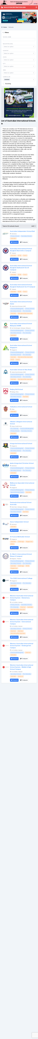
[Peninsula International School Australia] (6, 504)
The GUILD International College (21, 578)
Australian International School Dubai (21, 303)
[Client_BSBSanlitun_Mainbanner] (19, 17)
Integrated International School (21, 443)
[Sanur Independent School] (6, 524)
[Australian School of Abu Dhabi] (6, 372)
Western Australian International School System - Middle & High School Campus (21, 667)
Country (5, 50)
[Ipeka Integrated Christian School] (6, 465)
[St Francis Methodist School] (6, 539)
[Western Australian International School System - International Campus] (6, 622)
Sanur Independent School (19, 522)
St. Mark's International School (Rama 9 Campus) (21, 555)
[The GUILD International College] (6, 580)
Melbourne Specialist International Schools (22, 484)
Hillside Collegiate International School (21, 423)
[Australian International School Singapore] (6, 347)
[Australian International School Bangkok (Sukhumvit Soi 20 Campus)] (6, 268)
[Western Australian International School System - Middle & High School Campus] (6, 667)
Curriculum (6, 76)
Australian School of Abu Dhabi (21, 370)
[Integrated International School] (6, 446)
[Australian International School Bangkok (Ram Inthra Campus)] (6, 251)
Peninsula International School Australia (20, 503)
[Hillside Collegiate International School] (6, 424)
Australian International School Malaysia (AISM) (21, 325)
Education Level (8, 43)
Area (4, 70)
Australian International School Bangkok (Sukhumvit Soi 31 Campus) (22, 286)
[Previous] (3, 17)
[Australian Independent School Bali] (6, 233)
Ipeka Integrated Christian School (22, 463)
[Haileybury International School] (6, 409)
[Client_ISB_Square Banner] (19, 103)
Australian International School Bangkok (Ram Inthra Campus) (21, 250)
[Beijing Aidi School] (6, 391)
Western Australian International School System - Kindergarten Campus (21, 646)
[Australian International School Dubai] (6, 304)
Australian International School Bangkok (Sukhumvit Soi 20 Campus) (21, 268)
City (4, 63)
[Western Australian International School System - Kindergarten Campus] (6, 646)
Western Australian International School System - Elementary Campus (21, 598)
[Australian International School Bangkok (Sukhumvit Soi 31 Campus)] (6, 287)
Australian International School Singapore (21, 346)
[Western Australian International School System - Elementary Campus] (6, 598)
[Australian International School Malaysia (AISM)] (6, 326)
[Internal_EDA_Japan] (19, 2)
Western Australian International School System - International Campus (21, 622)
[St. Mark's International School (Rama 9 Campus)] (6, 556)
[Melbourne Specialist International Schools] (6, 485)
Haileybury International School (21, 407)
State (4, 57)
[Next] (34, 17)
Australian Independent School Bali (22, 231)
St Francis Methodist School (20, 537)
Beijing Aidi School (16, 389)
